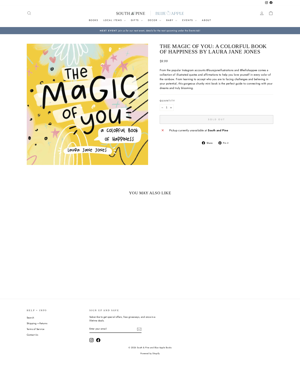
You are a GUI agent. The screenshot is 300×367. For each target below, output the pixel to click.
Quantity (167, 100)
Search (30, 317)
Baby (170, 20)
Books (93, 20)
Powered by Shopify (150, 353)
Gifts (135, 20)
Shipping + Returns (37, 323)
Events (188, 20)
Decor (153, 20)
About (206, 20)
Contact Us (32, 334)
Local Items (113, 20)
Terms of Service (35, 329)
